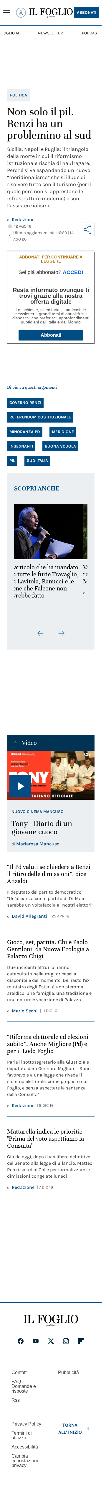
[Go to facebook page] (21, 1341)
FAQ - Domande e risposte (23, 1386)
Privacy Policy (26, 1423)
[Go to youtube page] (36, 1341)
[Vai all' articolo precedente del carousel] (40, 633)
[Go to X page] (51, 1341)
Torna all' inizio (70, 1428)
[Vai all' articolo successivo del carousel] (61, 633)
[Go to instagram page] (66, 1341)
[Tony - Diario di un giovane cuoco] (51, 775)
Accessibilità (24, 1446)
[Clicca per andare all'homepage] (51, 1320)
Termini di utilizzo (21, 1435)
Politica (18, 95)
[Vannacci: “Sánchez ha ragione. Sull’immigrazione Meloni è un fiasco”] (50, 531)
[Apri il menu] (6, 12)
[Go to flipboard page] (81, 1341)
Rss (15, 1400)
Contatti (19, 1372)
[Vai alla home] (51, 13)
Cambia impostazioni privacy (24, 1461)
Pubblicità (68, 1372)
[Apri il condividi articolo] (88, 229)
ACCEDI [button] (73, 272)
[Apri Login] (21, 13)
